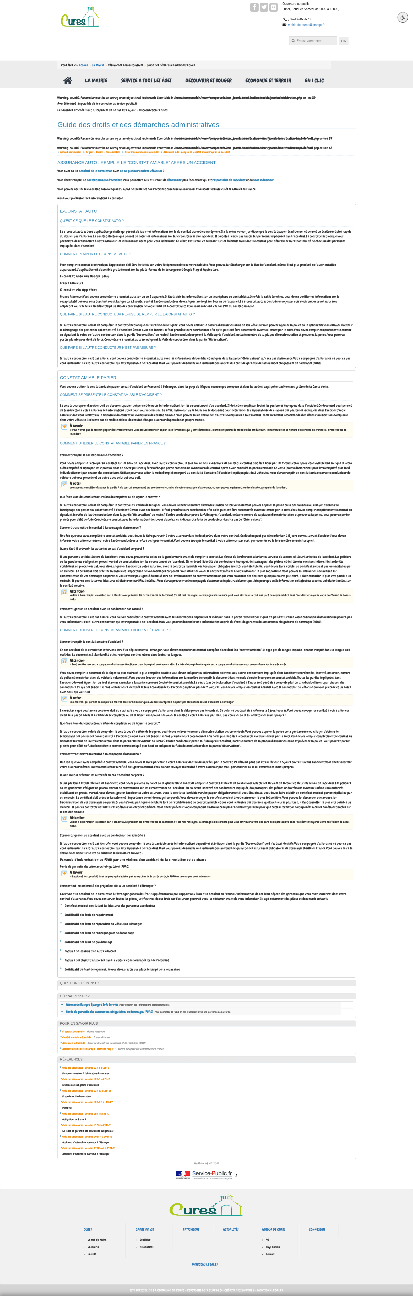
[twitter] (264, 7)
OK (343, 41)
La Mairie (98, 65)
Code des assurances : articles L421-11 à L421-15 (87, 1136)
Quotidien (145, 1240)
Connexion (317, 1229)
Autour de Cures (273, 1229)
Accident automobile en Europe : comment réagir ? (88, 1048)
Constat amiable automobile (76, 1037)
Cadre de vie (145, 1229)
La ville (92, 1254)
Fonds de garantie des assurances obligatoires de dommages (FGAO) (148, 1012)
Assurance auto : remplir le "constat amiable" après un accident (196, 152)
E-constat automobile (73, 1031)
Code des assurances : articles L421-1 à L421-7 (86, 1125)
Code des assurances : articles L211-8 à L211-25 (87, 1090)
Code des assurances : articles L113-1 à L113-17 (85, 1113)
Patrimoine (191, 1229)
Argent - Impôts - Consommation (103, 152)
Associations (146, 1247)
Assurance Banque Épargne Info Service (118, 1004)
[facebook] (254, 7)
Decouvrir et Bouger (208, 80)
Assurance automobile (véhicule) (142, 152)
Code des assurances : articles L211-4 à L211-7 (86, 1079)
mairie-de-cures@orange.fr (306, 25)
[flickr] (273, 7)
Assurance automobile (73, 1043)
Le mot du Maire (97, 1240)
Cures (88, 1229)
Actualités (231, 1229)
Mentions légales (205, 1264)
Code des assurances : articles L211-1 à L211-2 (85, 1067)
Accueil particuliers (70, 152)
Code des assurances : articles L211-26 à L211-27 (87, 1102)
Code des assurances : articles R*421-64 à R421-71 (88, 1148)
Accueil (83, 65)
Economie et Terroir (268, 80)
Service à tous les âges (146, 80)
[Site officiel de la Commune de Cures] (80, 15)
